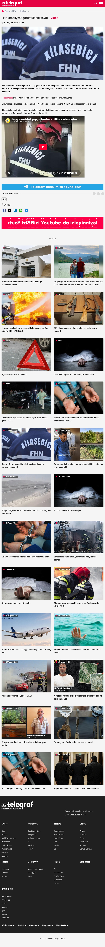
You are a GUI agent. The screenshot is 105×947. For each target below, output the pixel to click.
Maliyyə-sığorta (34, 838)
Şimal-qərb (6, 900)
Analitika (5, 856)
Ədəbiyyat (32, 873)
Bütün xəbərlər (8, 925)
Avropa (83, 845)
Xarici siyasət (7, 845)
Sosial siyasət (59, 831)
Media (56, 845)
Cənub (4, 914)
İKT (29, 842)
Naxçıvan (5, 918)
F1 (55, 869)
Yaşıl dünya (58, 838)
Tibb (55, 842)
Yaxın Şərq (84, 842)
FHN (4, 199)
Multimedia (34, 925)
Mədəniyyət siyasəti (35, 869)
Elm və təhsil (59, 835)
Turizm (30, 849)
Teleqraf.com (7, 98)
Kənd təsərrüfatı (34, 831)
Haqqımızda (47, 925)
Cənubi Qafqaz (86, 849)
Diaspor (5, 835)
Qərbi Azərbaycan (8, 838)
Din (55, 849)
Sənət (30, 876)
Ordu (3, 831)
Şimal (4, 903)
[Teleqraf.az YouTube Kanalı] (52, 223)
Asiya (82, 838)
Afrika (82, 831)
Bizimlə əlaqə (62, 925)
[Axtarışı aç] (95, 3)
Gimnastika (58, 873)
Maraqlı (5, 876)
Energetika (32, 835)
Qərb (3, 911)
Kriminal (5, 873)
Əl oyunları (58, 880)
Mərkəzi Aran (7, 896)
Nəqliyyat (31, 845)
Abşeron (5, 907)
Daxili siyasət (7, 849)
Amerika (83, 835)
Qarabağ (5, 852)
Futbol (56, 883)
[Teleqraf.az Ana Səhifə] (12, 3)
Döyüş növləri (59, 876)
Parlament (6, 842)
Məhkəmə (5, 869)
